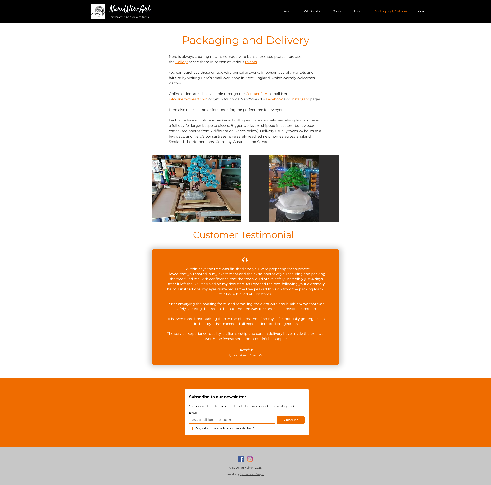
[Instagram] (250, 459)
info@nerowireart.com (188, 99)
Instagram (300, 99)
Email (194, 412)
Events (251, 62)
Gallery (181, 62)
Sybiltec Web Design (252, 474)
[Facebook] (241, 459)
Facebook (274, 99)
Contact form (257, 94)
